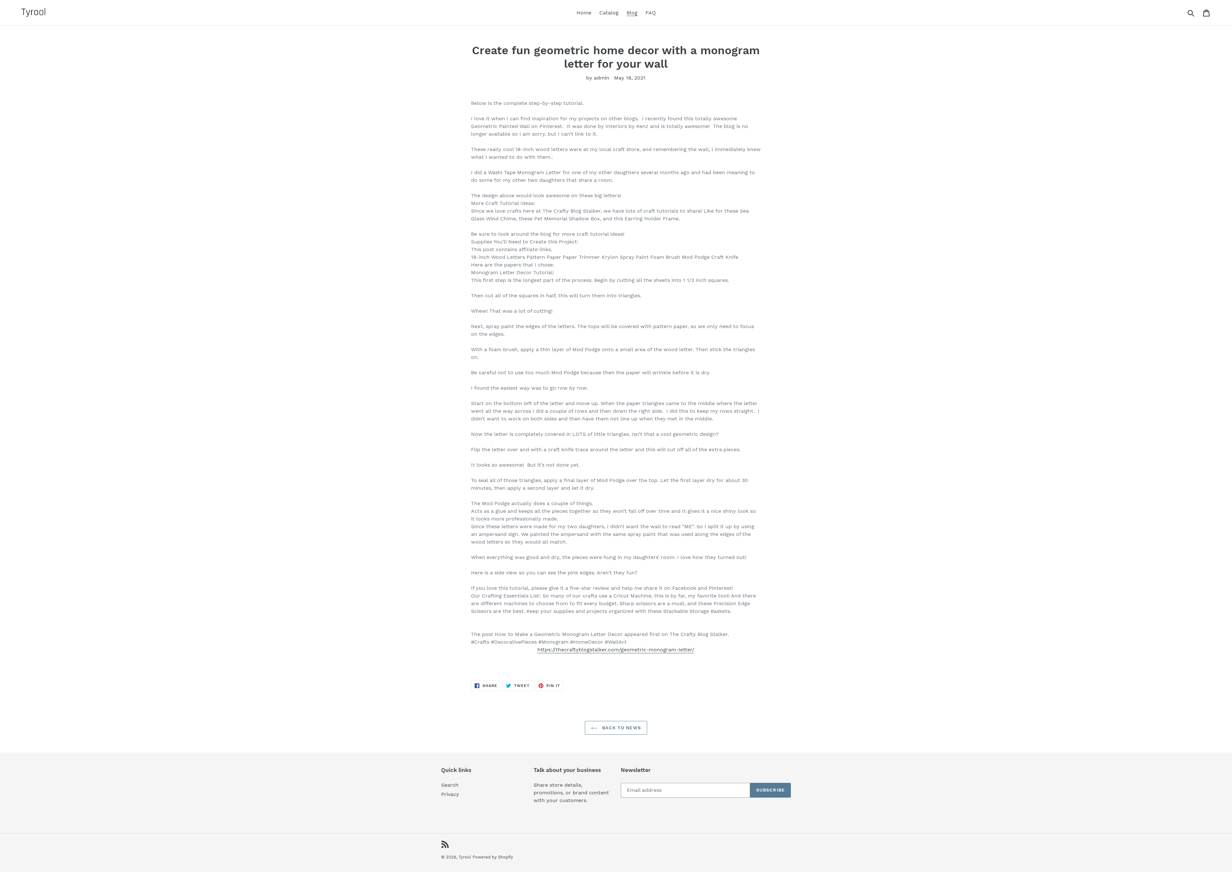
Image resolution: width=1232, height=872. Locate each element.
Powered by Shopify (493, 857)
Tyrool (464, 857)
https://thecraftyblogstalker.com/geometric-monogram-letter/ (615, 650)
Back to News (621, 727)
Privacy (450, 794)
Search (449, 785)
